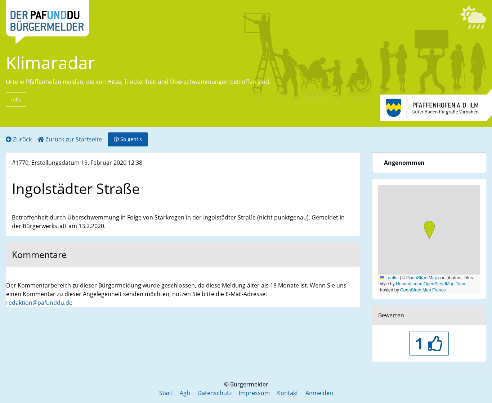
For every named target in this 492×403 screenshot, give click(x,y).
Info (16, 99)
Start (166, 393)
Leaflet (391, 277)
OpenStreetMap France (423, 289)
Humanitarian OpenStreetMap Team (431, 283)
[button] (429, 230)
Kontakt (287, 393)
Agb (185, 393)
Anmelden (319, 393)
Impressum (254, 393)
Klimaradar (50, 62)
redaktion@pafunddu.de (39, 303)
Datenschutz (214, 393)
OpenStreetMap (421, 277)
